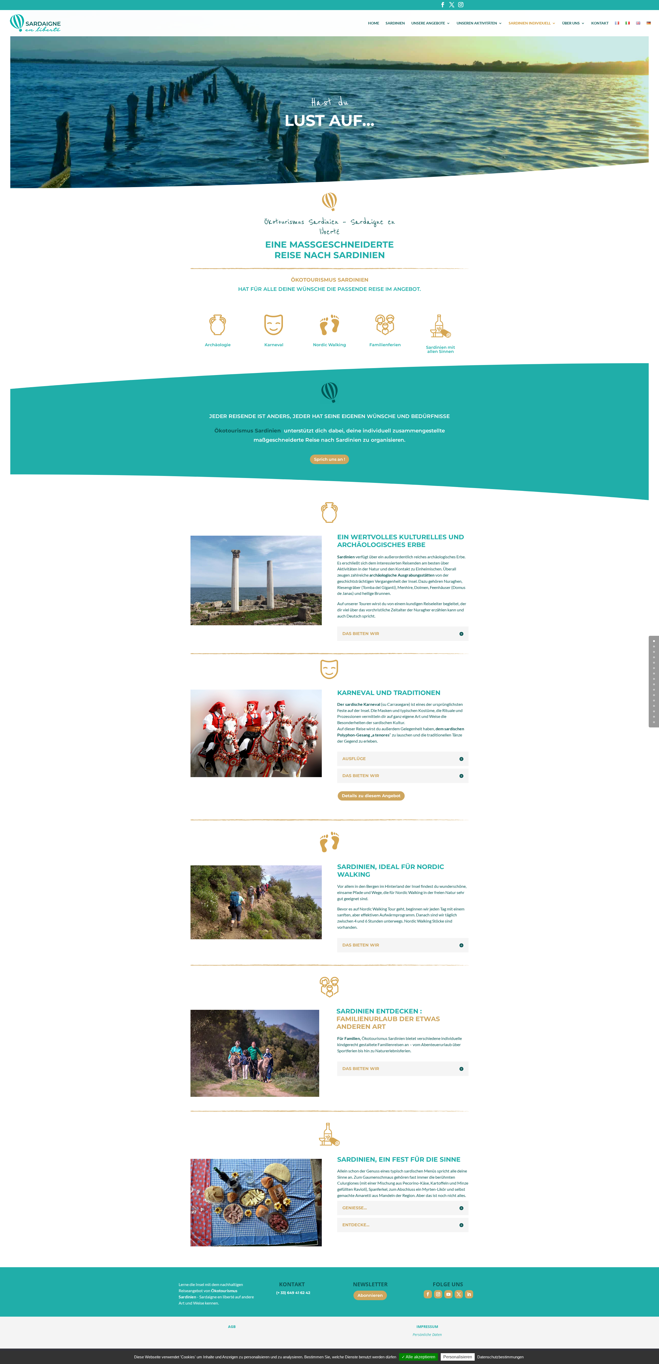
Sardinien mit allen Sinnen (440, 349)
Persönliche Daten (427, 1334)
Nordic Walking (329, 344)
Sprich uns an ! (329, 459)
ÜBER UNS (571, 23)
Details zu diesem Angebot (371, 795)
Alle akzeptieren (420, 1357)
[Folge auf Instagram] (438, 1294)
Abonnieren (370, 1295)
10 (654, 695)
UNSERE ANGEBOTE (428, 23)
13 (654, 711)
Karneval (273, 344)
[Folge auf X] (459, 1294)
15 (654, 722)
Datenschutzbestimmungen (500, 1357)
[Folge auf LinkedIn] (469, 1294)
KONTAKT (600, 23)
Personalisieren (457, 1357)
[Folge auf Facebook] (428, 1294)
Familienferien (385, 344)
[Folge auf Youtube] (448, 1294)
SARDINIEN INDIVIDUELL (530, 23)
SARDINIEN (395, 23)
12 (654, 706)
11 (654, 700)
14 (654, 717)
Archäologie (218, 344)
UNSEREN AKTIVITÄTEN (477, 23)
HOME (373, 23)
